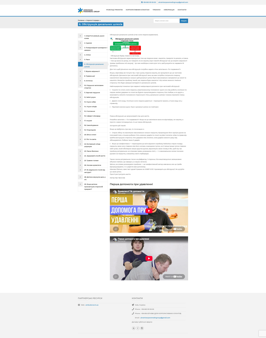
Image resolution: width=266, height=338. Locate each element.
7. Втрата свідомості (92, 71)
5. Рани (87, 59)
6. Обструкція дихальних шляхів (94, 65)
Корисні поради (92, 20)
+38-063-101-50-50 (149, 2)
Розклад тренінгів (114, 10)
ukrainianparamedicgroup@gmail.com (173, 2)
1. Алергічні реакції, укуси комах (94, 37)
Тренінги (156, 10)
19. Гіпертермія (90, 130)
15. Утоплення (89, 111)
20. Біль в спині (90, 135)
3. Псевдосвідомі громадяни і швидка (95, 49)
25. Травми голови (91, 160)
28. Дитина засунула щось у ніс (95, 178)
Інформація (169, 10)
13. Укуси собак (90, 102)
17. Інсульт (88, 121)
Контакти (182, 10)
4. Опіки (87, 55)
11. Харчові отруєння (92, 93)
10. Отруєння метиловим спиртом (93, 86)
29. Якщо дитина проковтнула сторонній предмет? (93, 186)
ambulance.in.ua (92, 305)
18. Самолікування (91, 125)
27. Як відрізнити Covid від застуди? (94, 171)
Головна (81, 20)
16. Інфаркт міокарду (92, 116)
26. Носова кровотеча (92, 165)
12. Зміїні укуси (90, 97)
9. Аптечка (88, 81)
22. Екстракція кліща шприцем (92, 145)
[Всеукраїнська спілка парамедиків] (90, 10)
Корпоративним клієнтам (137, 10)
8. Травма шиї (89, 76)
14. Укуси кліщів (90, 107)
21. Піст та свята (90, 139)
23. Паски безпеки (91, 151)
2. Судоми (88, 43)
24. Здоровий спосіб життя (94, 156)
